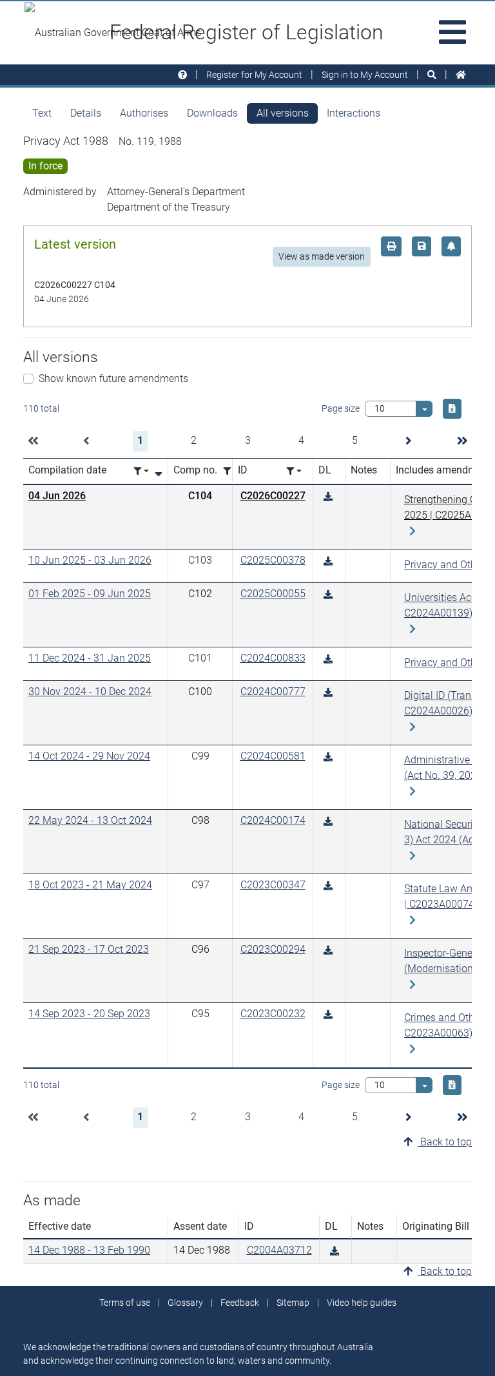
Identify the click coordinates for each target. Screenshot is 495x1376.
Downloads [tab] (212, 113)
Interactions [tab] (353, 113)
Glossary (185, 1302)
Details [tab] (85, 113)
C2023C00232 (273, 1014)
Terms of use (124, 1302)
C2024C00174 (273, 820)
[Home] (461, 75)
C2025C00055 (273, 594)
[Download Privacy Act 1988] (328, 497)
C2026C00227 (273, 496)
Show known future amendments (113, 378)
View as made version (321, 256)
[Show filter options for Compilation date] (141, 471)
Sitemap (293, 1302)
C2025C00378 (273, 560)
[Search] (432, 75)
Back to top (445, 1142)
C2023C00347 (273, 885)
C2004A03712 (279, 1250)
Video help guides (361, 1302)
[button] (33, 441)
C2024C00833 (273, 658)
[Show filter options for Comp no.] (230, 471)
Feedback (239, 1302)
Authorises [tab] (144, 113)
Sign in (365, 75)
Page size (341, 408)
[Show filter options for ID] (293, 471)
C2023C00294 (273, 949)
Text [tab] (42, 113)
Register (254, 75)
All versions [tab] (283, 113)
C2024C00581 (273, 756)
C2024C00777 (273, 691)
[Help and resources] (182, 75)
